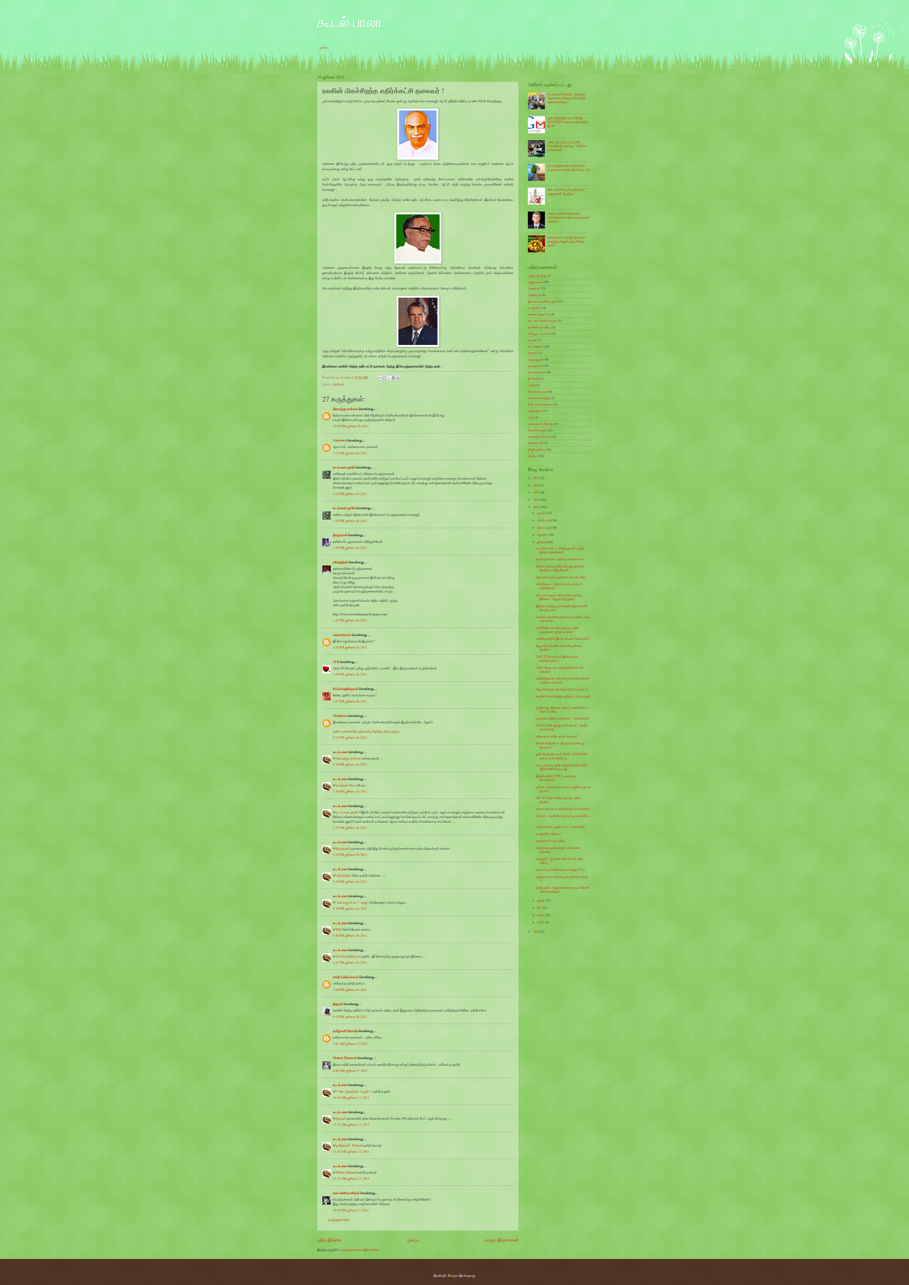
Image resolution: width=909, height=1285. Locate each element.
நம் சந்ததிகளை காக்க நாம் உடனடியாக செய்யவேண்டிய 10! (569, 167)
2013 (536, 492)
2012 (536, 499)
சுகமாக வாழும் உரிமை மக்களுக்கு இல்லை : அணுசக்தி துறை (559, 597)
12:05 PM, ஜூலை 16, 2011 (351, 426)
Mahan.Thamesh (345, 1057)
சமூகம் (533, 352)
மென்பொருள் (537, 430)
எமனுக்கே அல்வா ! (548, 833)
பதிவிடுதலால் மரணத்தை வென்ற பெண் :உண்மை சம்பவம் (562, 680)
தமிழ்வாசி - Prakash (349, 1145)
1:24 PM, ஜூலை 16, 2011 (350, 520)
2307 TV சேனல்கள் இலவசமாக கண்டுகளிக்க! (557, 658)
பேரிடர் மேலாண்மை (540, 404)
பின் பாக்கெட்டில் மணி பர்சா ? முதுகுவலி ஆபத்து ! (567, 191)
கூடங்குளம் (535, 346)
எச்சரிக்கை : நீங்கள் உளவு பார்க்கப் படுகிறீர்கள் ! (559, 586)
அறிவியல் (534, 295)
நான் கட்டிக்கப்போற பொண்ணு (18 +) (561, 869)
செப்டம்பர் (544, 527)
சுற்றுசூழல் (535, 359)
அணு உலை (535, 282)
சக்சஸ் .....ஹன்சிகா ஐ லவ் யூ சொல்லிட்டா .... (563, 817)
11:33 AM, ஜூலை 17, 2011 (351, 1178)
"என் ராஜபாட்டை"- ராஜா (352, 902)
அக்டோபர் (544, 520)
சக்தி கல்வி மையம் (346, 977)
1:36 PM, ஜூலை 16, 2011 (350, 547)
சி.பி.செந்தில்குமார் (345, 688)
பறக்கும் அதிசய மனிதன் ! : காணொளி (562, 718)
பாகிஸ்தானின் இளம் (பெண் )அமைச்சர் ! (563, 638)
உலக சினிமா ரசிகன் (346, 1193)
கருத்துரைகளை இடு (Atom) (359, 1249)
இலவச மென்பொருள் (542, 301)
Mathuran (340, 715)
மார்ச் (541, 922)
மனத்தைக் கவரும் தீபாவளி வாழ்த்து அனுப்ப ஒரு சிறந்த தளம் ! (566, 241)
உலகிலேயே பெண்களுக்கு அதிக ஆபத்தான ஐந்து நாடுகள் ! (557, 629)
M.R (336, 661)
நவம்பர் (542, 513)
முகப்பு (324, 47)
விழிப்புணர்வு (536, 449)
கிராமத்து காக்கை (345, 408)
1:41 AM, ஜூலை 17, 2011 (350, 1043)
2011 (536, 507)
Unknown (340, 440)
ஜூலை (542, 542)
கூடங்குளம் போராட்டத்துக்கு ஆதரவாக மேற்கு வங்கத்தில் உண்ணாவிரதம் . (567, 98)
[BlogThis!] (384, 377)
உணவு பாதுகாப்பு (539, 314)
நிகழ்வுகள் (340, 535)
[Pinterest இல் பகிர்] (398, 377)
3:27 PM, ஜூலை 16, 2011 (350, 701)
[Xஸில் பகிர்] (389, 377)
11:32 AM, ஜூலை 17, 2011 (351, 1124)
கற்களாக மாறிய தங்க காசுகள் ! (557, 736)
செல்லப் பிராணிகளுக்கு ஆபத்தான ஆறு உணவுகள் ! (563, 618)
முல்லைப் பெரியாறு (540, 423)
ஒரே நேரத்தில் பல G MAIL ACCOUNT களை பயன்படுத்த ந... (561, 756)
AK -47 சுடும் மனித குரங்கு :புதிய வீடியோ (558, 799)
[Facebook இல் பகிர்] (393, 377)
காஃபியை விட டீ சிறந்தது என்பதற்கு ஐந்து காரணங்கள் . (560, 550)
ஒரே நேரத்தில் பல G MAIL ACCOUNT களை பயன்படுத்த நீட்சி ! (568, 122)
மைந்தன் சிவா (346, 785)
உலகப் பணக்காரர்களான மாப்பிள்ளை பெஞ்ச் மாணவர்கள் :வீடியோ (569, 217)
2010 (536, 931)
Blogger (453, 1275)
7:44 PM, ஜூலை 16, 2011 (350, 989)
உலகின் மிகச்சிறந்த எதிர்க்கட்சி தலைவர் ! (563, 698)
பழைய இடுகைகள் (501, 1240)
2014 (536, 485)
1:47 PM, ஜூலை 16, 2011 (350, 620)
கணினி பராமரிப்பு (539, 327)
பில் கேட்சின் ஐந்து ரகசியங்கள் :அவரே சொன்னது (562, 727)
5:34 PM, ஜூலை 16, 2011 (350, 764)
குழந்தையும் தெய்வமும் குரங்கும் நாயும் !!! (562, 878)
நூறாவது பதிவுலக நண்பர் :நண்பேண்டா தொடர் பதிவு (562, 709)
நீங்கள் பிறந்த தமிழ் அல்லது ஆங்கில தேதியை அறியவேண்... (560, 568)
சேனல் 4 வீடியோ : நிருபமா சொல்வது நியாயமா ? (560, 745)
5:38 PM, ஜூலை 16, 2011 (350, 854)
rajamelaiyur (342, 634)
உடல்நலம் (534, 307)
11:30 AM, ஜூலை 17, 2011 (351, 1097)
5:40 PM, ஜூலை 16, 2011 (350, 935)
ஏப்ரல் (541, 915)
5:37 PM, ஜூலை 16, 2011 (350, 827)
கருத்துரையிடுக (339, 1219)
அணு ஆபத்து (537, 275)
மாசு (531, 417)
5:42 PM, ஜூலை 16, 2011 (350, 962)
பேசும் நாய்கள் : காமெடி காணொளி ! (560, 559)
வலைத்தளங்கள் (539, 436)
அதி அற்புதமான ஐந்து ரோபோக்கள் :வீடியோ (559, 669)
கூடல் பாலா (349, 21)
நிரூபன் (338, 1004)
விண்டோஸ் (535, 443)
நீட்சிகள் (533, 378)
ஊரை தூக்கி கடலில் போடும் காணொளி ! (563, 808)
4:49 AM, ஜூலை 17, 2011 (350, 1070)
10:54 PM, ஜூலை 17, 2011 (351, 1210)
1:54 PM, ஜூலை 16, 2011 (350, 647)
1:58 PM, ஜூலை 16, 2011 (350, 674)
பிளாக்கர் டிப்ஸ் (538, 391)
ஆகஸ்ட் (542, 534)
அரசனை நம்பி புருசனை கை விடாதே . (561, 577)
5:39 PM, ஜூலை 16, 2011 (350, 881)
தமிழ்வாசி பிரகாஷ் (345, 1031)
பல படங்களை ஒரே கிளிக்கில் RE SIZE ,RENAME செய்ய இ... (561, 767)
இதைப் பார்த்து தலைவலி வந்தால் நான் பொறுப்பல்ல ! (562, 608)
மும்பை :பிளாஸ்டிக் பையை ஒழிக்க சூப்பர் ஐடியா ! (563, 789)
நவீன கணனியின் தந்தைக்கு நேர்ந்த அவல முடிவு (366, 731)
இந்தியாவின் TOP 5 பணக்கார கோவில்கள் (556, 778)
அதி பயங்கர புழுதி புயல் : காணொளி (560, 826)
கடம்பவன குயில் (344, 467)
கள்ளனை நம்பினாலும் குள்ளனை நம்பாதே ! (558, 849)
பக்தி (531, 385)
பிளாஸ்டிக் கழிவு (539, 398)
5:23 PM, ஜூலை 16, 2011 (350, 737)
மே (539, 907)
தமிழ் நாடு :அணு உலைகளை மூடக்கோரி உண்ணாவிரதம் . (562, 889)
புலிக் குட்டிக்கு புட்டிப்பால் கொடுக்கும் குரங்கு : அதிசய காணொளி (567, 146)
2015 (536, 478)
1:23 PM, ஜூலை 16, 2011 (350, 453)
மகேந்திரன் (340, 562)
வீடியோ (533, 456)
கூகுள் (532, 340)
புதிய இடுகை (329, 1240)
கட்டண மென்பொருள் (542, 320)
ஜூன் (541, 900)
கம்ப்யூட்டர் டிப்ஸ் (538, 333)
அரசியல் (338, 384)
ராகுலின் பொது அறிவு (550, 840)
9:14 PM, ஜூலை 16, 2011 (350, 1016)
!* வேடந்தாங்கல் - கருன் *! (354, 1091)
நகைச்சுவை (536, 372)
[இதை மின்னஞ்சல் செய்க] (380, 377)
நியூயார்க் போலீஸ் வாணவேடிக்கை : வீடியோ (560, 647)
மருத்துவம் (535, 410)
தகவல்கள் (535, 365)
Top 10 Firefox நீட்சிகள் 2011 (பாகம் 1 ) (562, 689)
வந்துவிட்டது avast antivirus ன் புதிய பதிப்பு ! (560, 860)
